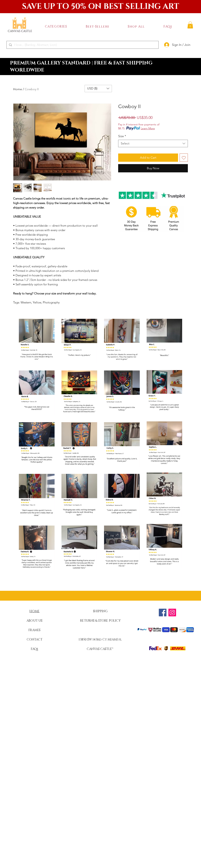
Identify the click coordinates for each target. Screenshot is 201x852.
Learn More (148, 128)
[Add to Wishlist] (184, 157)
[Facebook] (162, 612)
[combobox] (153, 143)
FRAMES (34, 630)
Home (17, 89)
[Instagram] (172, 612)
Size (122, 136)
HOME (34, 611)
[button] (56, 26)
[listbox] (98, 88)
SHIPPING (100, 611)
